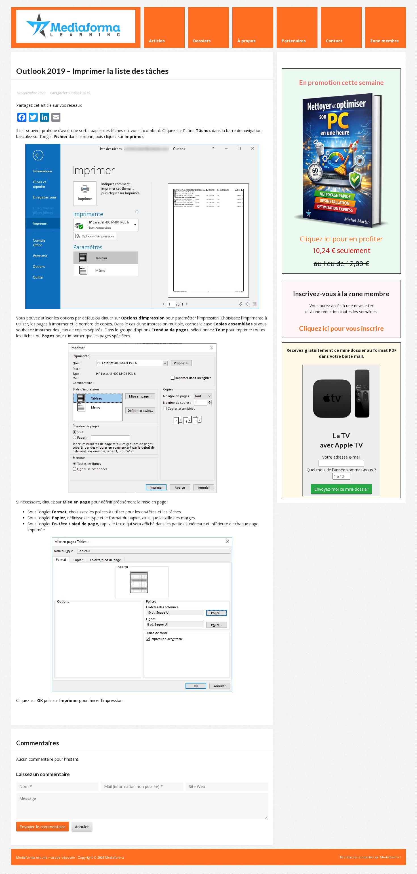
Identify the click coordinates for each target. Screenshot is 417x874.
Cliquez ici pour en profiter (341, 238)
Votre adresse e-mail (341, 457)
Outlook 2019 (79, 93)
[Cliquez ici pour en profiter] (341, 228)
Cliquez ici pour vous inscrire (341, 328)
